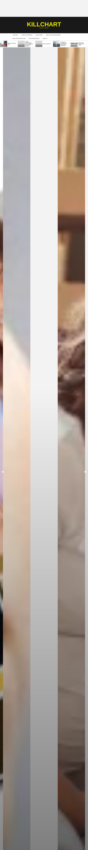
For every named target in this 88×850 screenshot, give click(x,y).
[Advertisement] (44, 8)
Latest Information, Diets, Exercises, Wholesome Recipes (29, 44)
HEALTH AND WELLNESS (34, 38)
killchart (44, 24)
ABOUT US (45, 38)
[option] (8, 44)
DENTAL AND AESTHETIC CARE (19, 38)
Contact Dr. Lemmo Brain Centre (81, 43)
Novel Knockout (47, 43)
